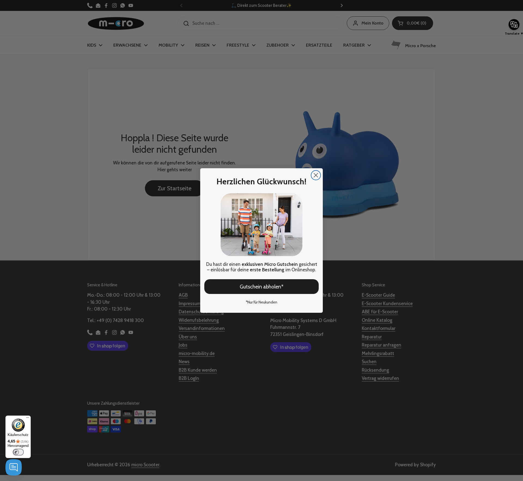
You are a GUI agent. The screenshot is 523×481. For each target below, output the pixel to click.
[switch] (18, 452)
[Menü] (27, 419)
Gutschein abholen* (262, 287)
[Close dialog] (316, 175)
